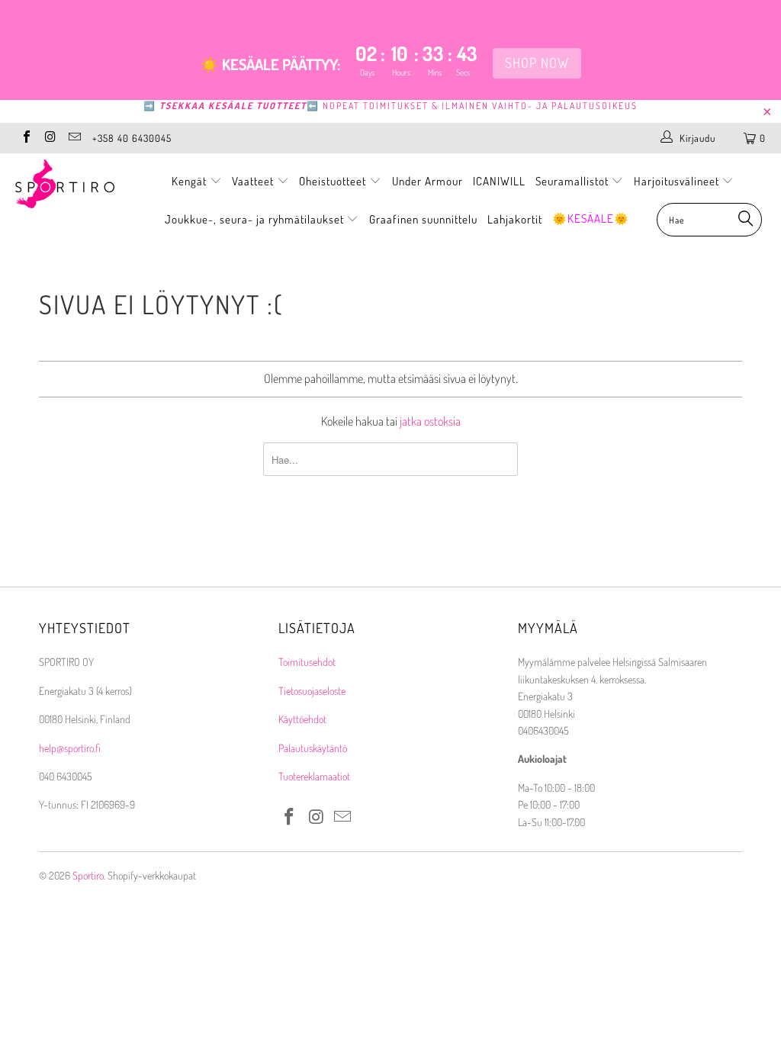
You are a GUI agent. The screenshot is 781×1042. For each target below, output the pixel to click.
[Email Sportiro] (74, 138)
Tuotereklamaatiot (314, 776)
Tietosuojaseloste (312, 690)
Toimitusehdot (307, 661)
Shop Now (537, 62)
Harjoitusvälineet (676, 181)
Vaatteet (254, 181)
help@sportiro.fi (70, 747)
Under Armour (427, 181)
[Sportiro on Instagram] (49, 138)
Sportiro (88, 875)
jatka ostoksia (430, 421)
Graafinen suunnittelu (423, 219)
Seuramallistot (573, 181)
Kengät (191, 181)
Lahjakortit (514, 219)
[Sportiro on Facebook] (26, 138)
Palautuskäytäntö (312, 747)
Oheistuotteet (334, 181)
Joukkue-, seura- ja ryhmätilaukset (256, 219)
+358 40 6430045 (132, 138)
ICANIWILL (499, 181)
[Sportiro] (70, 183)
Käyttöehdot (302, 718)
